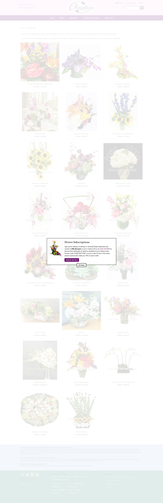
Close (82, 265)
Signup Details (72, 260)
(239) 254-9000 (105, 249)
